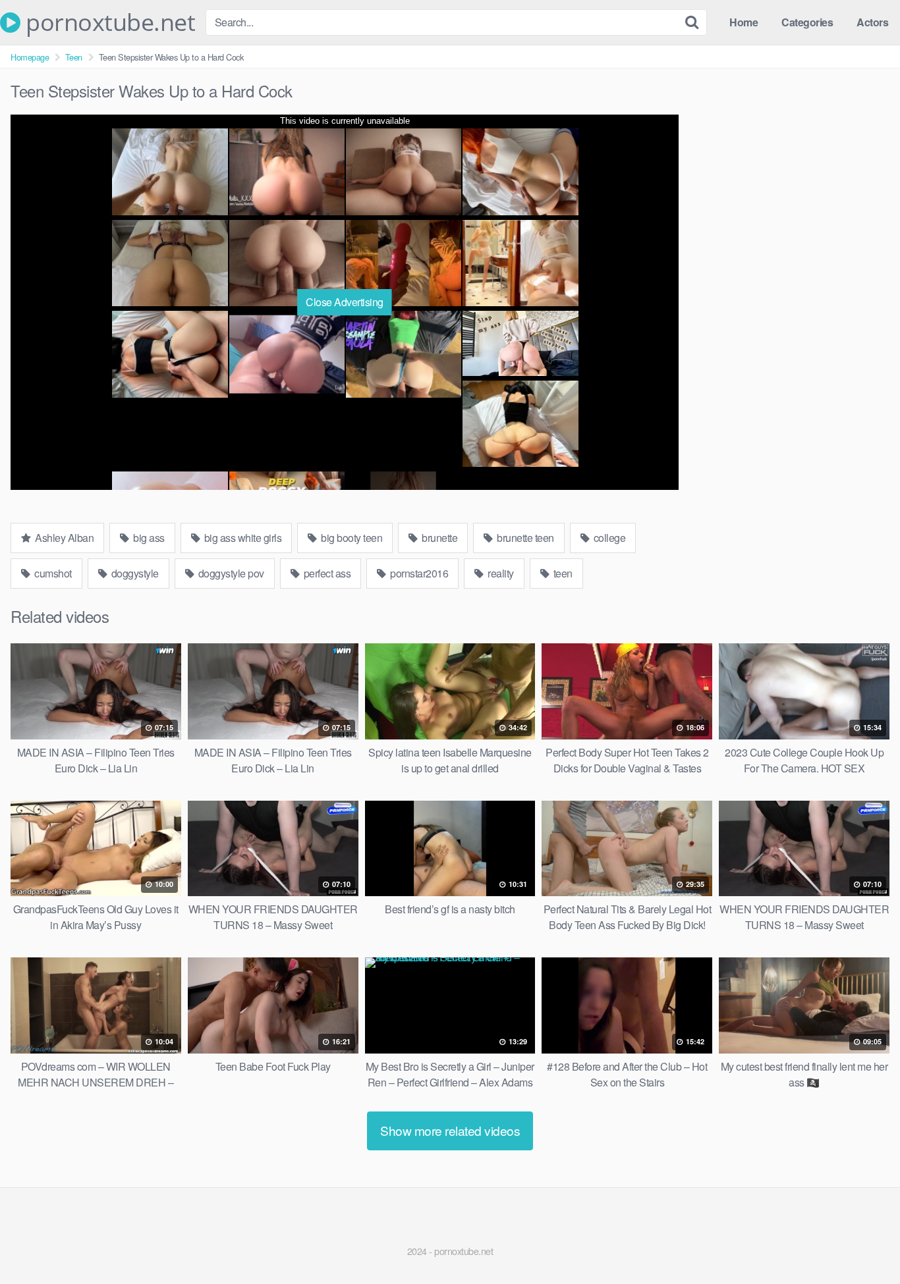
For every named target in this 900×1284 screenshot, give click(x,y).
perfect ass (326, 573)
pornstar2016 (418, 573)
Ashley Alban (63, 537)
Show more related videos (450, 1130)
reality (500, 573)
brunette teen (524, 537)
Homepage (30, 57)
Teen (73, 57)
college (608, 537)
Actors (872, 22)
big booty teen (351, 537)
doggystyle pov (230, 573)
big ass (148, 537)
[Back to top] (863, 1242)
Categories (807, 22)
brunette (439, 537)
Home (743, 22)
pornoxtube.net (107, 22)
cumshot (52, 573)
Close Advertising (344, 301)
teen (562, 573)
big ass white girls (241, 537)
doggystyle (134, 573)
